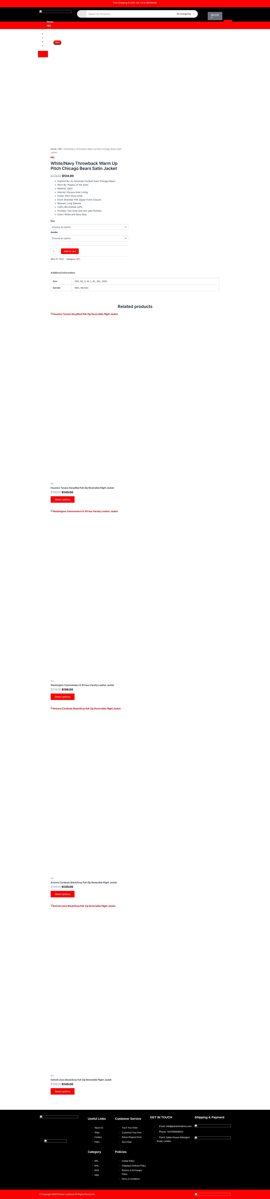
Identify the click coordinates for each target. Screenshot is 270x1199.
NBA (49, 37)
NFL (49, 25)
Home (50, 22)
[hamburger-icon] (228, 22)
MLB (49, 33)
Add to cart (70, 251)
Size (53, 221)
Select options (62, 499)
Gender (54, 232)
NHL (49, 29)
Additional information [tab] (63, 272)
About (50, 41)
